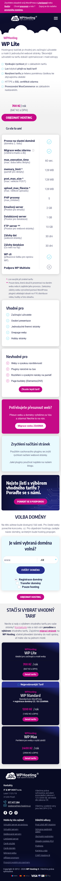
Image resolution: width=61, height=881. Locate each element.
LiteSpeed (43, 3)
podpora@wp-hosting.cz (19, 806)
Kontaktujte (21, 627)
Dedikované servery (12, 834)
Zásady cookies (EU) (44, 841)
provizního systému (13, 10)
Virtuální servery (11, 829)
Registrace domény (30, 579)
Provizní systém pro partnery (17, 862)
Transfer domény (30, 583)
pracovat (24, 6)
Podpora (39, 846)
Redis (7, 6)
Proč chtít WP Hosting (45, 824)
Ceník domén (9, 848)
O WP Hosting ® (42, 855)
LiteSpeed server (11, 839)
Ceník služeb (9, 843)
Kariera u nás (41, 850)
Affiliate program (11, 857)
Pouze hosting (30, 586)
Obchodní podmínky (44, 836)
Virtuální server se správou (16, 824)
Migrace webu (10, 853)
